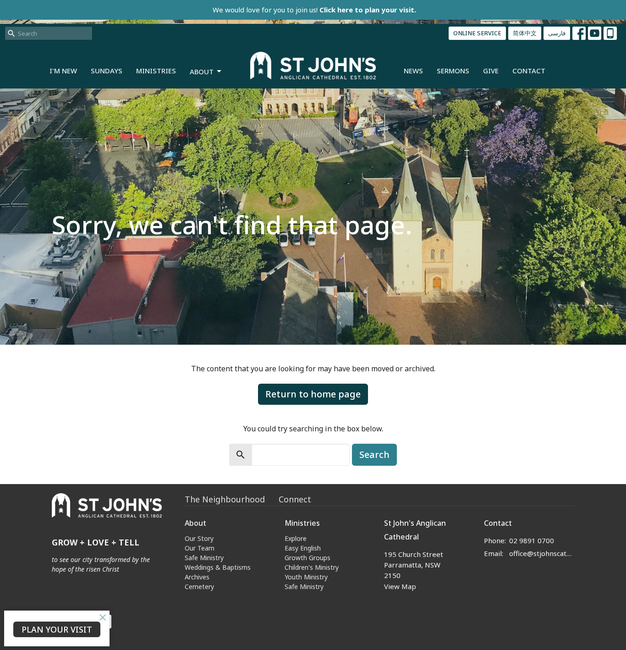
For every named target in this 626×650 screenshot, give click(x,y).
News (413, 70)
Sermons (453, 70)
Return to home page (313, 394)
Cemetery (199, 586)
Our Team (199, 548)
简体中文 (525, 33)
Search (374, 454)
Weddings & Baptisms (218, 567)
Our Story (199, 538)
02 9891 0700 (531, 540)
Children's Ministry (312, 567)
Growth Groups (307, 557)
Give (491, 70)
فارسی (557, 33)
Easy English (303, 548)
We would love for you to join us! (314, 9)
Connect (295, 499)
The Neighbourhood (225, 499)
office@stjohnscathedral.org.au (542, 553)
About (202, 71)
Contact (528, 70)
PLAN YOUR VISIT (57, 629)
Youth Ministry (306, 577)
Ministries (156, 70)
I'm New (63, 70)
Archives (197, 577)
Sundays (106, 70)
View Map (400, 586)
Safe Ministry (204, 557)
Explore (296, 538)
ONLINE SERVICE (477, 33)
